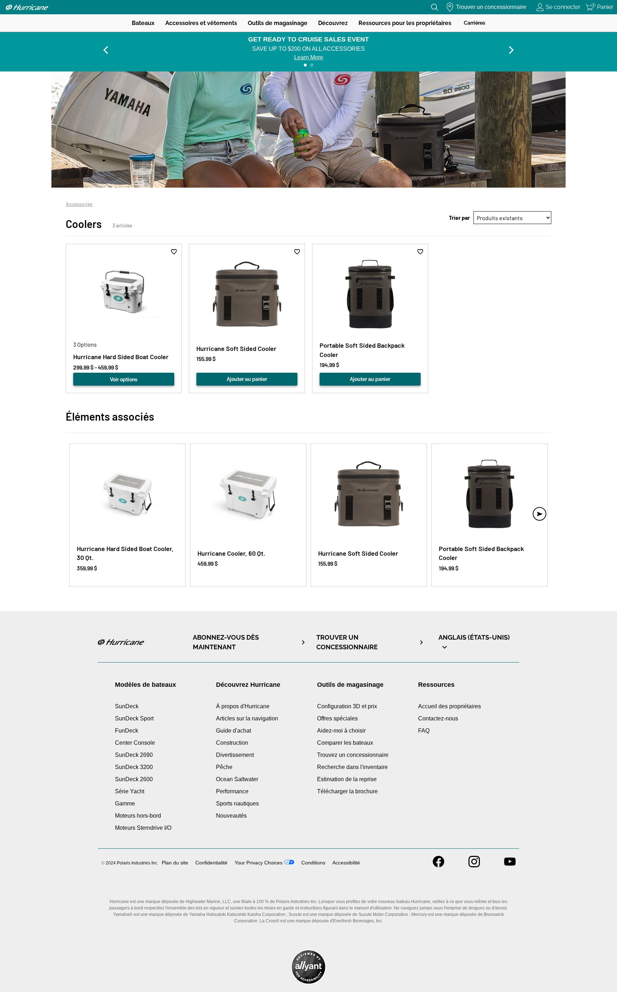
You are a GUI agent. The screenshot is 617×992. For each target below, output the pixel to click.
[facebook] (438, 865)
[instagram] (474, 865)
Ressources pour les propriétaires (404, 23)
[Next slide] (511, 50)
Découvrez (333, 23)
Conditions (313, 862)
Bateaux (143, 23)
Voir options (123, 379)
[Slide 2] (311, 65)
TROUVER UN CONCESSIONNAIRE (347, 642)
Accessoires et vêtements (201, 23)
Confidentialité (211, 862)
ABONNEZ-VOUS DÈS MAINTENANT (226, 642)
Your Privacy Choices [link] (258, 862)
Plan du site (175, 862)
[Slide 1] (305, 65)
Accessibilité (346, 862)
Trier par (459, 217)
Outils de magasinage (277, 23)
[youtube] (510, 865)
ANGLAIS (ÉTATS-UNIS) (474, 637)
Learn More (308, 57)
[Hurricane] (27, 7)
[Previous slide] (106, 50)
